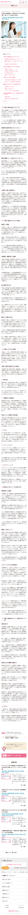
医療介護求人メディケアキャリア (7, 872)
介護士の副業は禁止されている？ (11, 56)
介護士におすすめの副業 (9, 77)
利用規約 (7, 907)
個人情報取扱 (21, 907)
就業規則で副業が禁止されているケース (14, 59)
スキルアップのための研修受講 (12, 90)
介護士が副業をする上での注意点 (11, 66)
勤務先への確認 (8, 69)
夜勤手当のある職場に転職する (12, 98)
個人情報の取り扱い (9, 73)
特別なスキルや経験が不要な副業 (12, 81)
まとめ (5, 101)
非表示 (8, 54)
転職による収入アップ (10, 88)
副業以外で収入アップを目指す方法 (12, 84)
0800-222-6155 (15, 864)
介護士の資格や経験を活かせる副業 (13, 80)
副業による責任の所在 (10, 75)
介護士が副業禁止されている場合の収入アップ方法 (13, 93)
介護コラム (16, 872)
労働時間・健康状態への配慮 (11, 71)
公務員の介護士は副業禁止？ (11, 64)
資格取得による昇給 (9, 86)
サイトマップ (21, 905)
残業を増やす (8, 96)
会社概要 (7, 905)
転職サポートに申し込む (12, 755)
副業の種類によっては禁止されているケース (14, 61)
